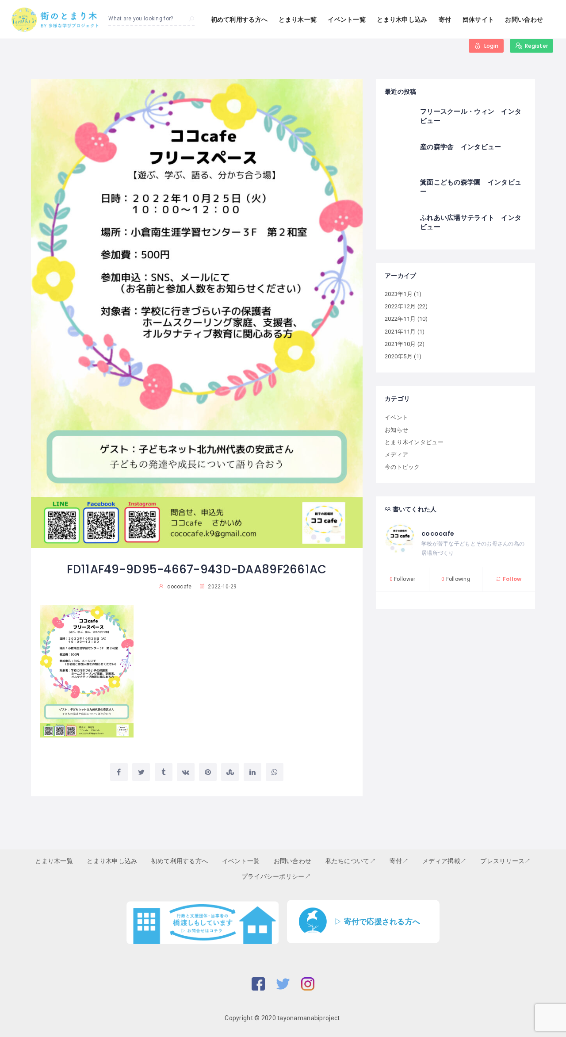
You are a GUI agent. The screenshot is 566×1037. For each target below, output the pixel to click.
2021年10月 (400, 344)
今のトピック (402, 467)
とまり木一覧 (298, 19)
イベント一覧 (347, 19)
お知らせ (396, 429)
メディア (396, 454)
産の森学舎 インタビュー (460, 146)
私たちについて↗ (350, 860)
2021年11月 (400, 331)
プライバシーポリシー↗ (276, 876)
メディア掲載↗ (444, 860)
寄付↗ (399, 860)
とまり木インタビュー (414, 442)
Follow (511, 579)
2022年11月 (400, 318)
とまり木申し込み (402, 19)
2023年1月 (399, 294)
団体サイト (478, 19)
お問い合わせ (524, 19)
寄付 (445, 19)
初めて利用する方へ (239, 19)
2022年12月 (400, 306)
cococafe (437, 533)
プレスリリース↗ (505, 860)
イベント (396, 417)
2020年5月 (399, 356)
